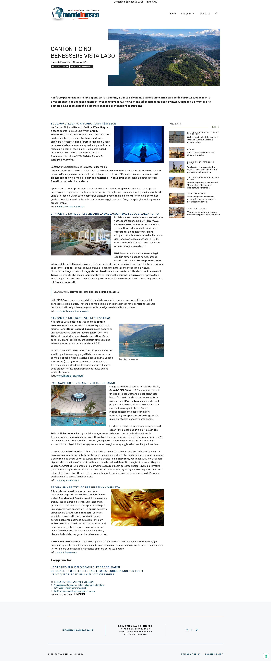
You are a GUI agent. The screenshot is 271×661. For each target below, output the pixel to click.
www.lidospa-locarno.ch (70, 375)
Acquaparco (59, 585)
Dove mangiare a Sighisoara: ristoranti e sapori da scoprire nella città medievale (201, 199)
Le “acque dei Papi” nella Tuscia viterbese (82, 574)
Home (173, 13)
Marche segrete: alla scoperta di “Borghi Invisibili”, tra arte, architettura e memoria (202, 185)
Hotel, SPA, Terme (60, 67)
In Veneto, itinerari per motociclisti (70, 588)
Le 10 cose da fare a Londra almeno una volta (200, 153)
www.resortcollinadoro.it (70, 206)
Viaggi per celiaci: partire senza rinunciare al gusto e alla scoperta (203, 213)
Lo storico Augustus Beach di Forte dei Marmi (85, 567)
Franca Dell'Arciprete (60, 62)
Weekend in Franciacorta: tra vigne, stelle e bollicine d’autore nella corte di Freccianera (202, 169)
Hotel (80, 585)
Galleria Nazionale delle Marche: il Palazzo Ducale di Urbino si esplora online (202, 140)
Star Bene (99, 585)
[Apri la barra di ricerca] (216, 13)
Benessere (71, 585)
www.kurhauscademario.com (72, 311)
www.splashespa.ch (67, 480)
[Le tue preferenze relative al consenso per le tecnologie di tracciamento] (266, 656)
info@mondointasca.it (78, 630)
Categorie (186, 13)
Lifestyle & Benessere (81, 67)
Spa (92, 585)
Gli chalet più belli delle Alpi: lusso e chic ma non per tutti (97, 571)
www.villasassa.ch (66, 552)
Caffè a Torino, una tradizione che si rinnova (74, 591)
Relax (86, 585)
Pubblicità (205, 13)
